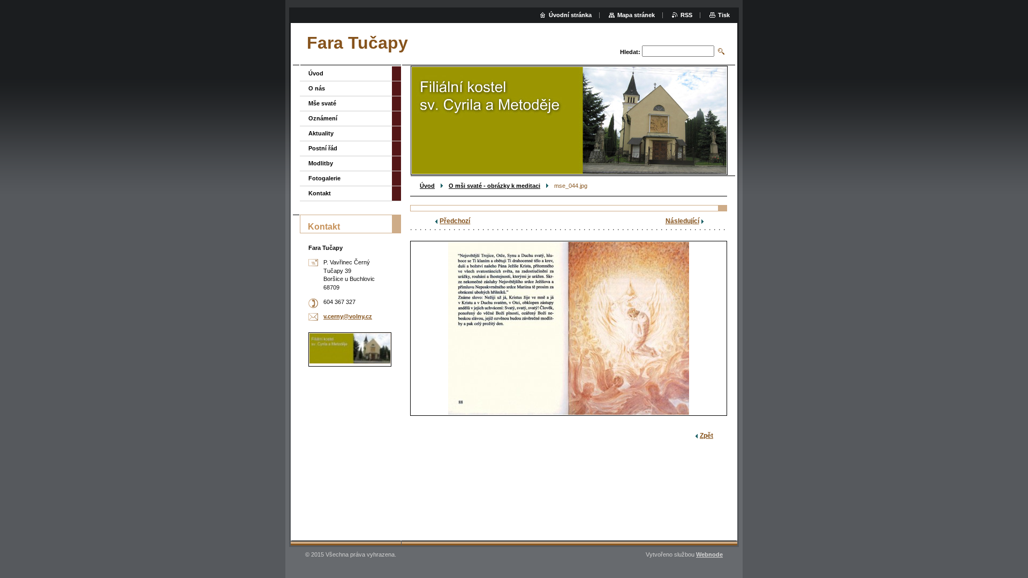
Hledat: (630, 52)
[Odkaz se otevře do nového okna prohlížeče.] (568, 328)
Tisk (724, 15)
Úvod (427, 185)
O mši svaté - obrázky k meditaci (494, 185)
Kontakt (319, 193)
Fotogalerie (324, 178)
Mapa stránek (636, 15)
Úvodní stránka (570, 15)
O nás (316, 88)
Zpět (706, 435)
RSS (686, 15)
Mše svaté (322, 103)
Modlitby (320, 163)
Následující (682, 221)
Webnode (709, 554)
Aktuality (321, 133)
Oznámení (322, 118)
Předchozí (455, 221)
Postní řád (322, 148)
